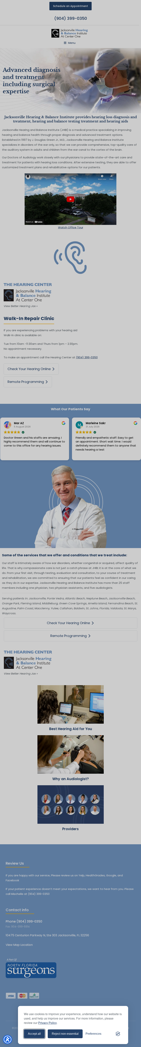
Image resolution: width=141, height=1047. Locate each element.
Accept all (34, 1033)
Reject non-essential (65, 1033)
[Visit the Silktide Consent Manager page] (117, 1033)
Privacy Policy (47, 1023)
